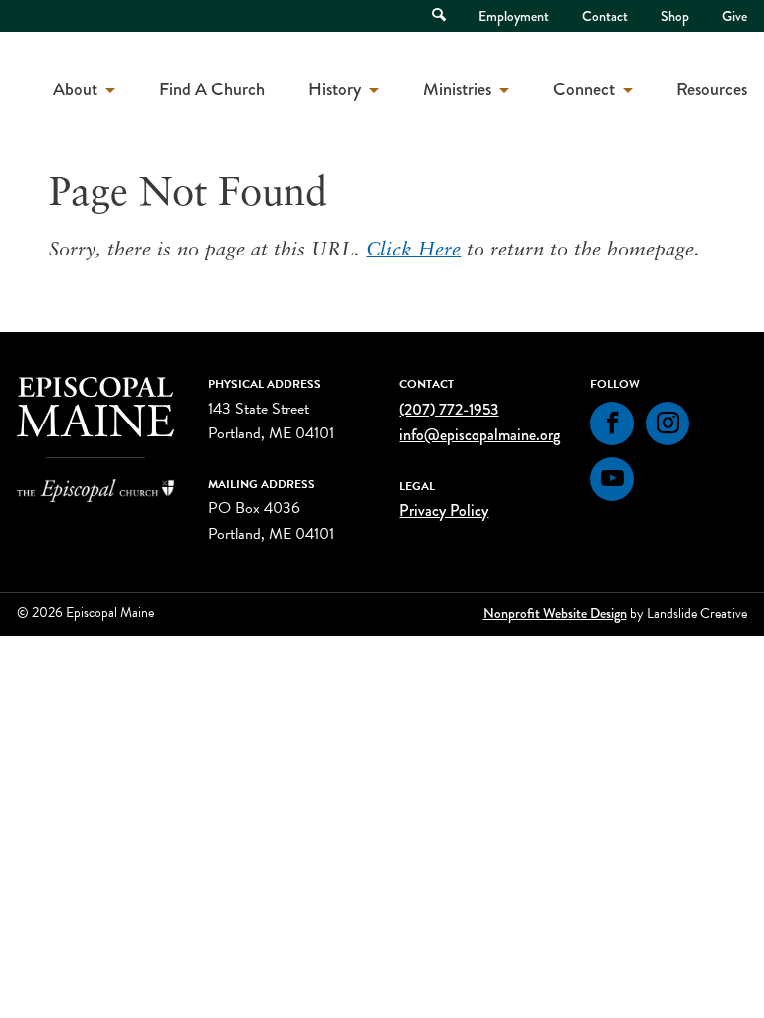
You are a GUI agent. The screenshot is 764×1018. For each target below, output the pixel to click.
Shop (675, 16)
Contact (605, 16)
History (334, 89)
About (75, 89)
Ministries (457, 89)
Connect (584, 89)
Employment (513, 16)
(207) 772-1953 (448, 409)
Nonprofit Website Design (555, 613)
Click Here (413, 250)
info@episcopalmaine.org (479, 435)
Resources (711, 89)
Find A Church (212, 89)
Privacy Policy (443, 510)
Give (734, 16)
